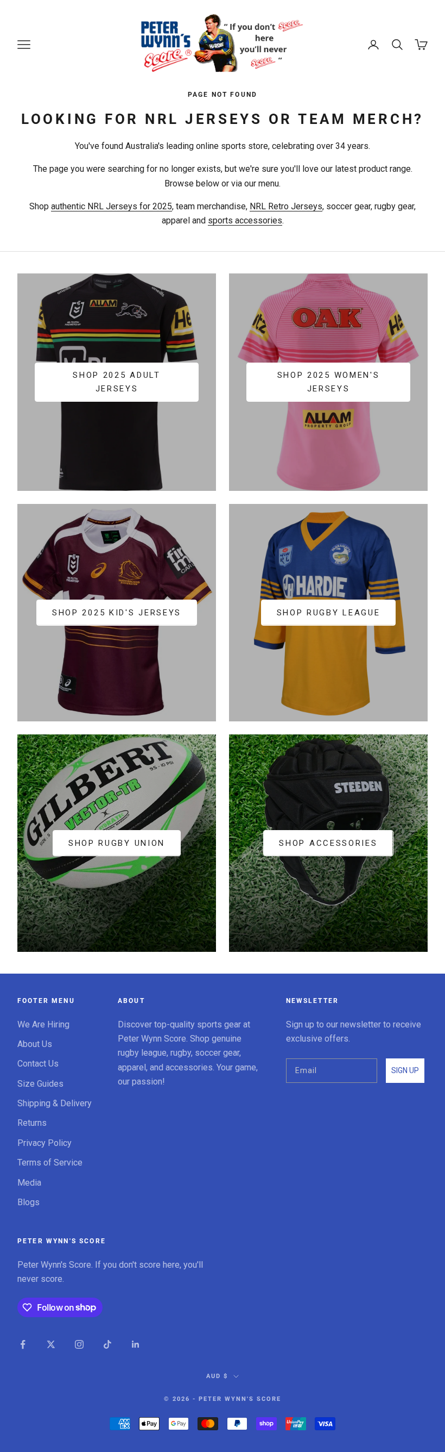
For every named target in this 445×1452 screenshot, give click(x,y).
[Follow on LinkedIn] (135, 1344)
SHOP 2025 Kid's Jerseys (116, 613)
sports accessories (245, 220)
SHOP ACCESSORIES (328, 843)
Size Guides (40, 1084)
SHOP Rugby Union (116, 843)
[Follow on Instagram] (79, 1344)
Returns (32, 1123)
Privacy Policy (44, 1143)
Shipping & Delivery (54, 1103)
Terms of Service (49, 1162)
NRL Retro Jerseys (286, 206)
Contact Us (38, 1063)
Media (29, 1182)
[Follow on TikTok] (107, 1344)
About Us (34, 1044)
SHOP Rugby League (328, 613)
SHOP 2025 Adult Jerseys (117, 382)
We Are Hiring (43, 1024)
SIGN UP (405, 1070)
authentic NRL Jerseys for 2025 (111, 206)
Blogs (28, 1202)
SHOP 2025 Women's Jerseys (328, 382)
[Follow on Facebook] (22, 1344)
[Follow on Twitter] (51, 1344)
